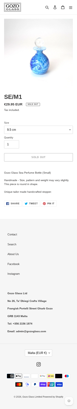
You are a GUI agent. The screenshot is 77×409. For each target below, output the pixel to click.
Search (11, 244)
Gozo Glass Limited (32, 397)
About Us (13, 254)
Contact (12, 234)
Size (6, 122)
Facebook (13, 264)
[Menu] (71, 7)
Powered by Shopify (53, 397)
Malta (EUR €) (37, 353)
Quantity (8, 137)
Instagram (13, 273)
